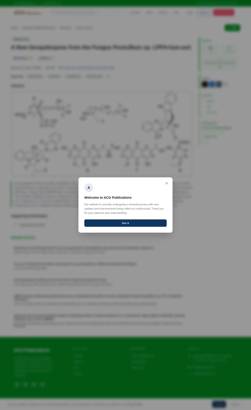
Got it (125, 223)
